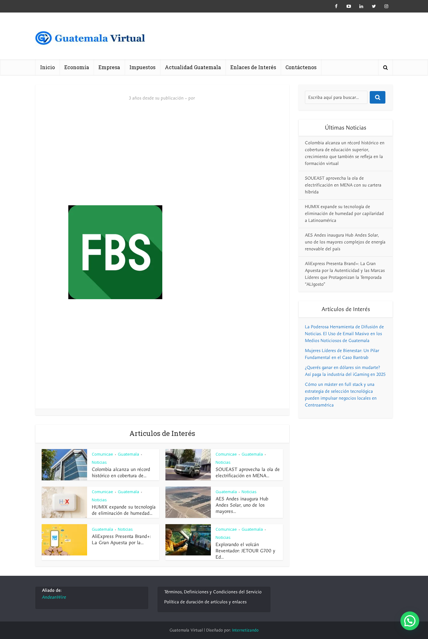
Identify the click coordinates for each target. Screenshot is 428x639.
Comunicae (102, 454)
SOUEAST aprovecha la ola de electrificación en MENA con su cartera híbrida (343, 185)
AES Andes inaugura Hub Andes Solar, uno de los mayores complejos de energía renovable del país (345, 242)
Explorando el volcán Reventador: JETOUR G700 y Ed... (245, 550)
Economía (76, 67)
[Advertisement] (162, 158)
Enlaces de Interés (253, 67)
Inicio (47, 67)
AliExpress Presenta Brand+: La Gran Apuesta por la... (121, 539)
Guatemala (128, 454)
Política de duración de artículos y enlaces (205, 602)
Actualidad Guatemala (193, 67)
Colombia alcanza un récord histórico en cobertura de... (121, 472)
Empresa (109, 67)
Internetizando (245, 630)
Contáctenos (300, 67)
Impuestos (142, 67)
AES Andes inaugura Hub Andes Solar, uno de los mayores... (242, 505)
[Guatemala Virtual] (90, 40)
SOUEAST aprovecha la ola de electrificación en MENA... (248, 472)
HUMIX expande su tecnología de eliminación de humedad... (124, 510)
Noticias (99, 462)
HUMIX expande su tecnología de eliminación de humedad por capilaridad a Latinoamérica (344, 213)
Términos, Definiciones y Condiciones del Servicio (213, 592)
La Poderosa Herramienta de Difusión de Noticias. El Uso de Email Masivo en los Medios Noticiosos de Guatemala (344, 334)
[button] (409, 620)
